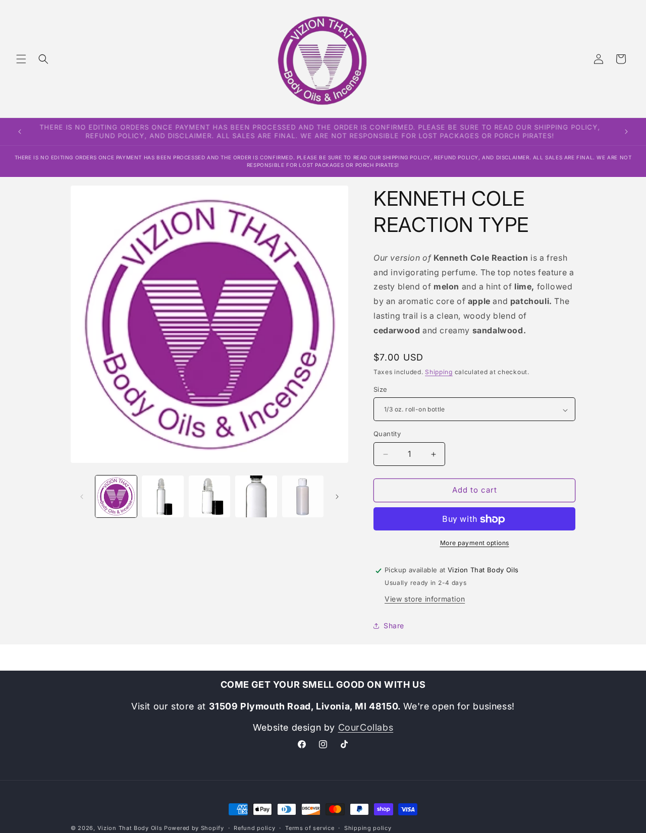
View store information (425, 598)
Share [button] (394, 626)
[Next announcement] (626, 131)
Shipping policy (368, 827)
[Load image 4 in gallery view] (256, 496)
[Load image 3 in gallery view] (209, 496)
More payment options (474, 543)
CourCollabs (366, 727)
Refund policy (254, 827)
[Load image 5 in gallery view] (303, 496)
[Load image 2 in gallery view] (162, 496)
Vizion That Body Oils (130, 827)
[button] (21, 59)
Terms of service (309, 827)
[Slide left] (82, 497)
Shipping (439, 372)
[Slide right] (337, 497)
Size (380, 390)
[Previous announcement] (20, 131)
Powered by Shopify (194, 827)
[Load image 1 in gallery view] (116, 496)
